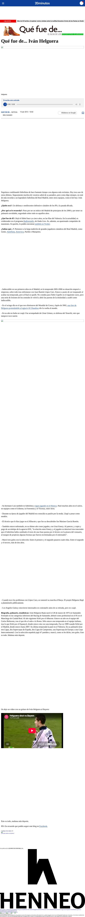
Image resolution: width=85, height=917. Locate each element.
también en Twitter (42, 224)
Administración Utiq (58, 909)
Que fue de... (6, 112)
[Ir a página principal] (42, 3)
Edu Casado (7, 115)
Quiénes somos (70, 909)
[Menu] (3, 3)
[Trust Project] (6, 831)
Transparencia (36, 909)
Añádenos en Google (68, 113)
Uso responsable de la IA (11, 911)
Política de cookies (28, 909)
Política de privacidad (19, 909)
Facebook (43, 826)
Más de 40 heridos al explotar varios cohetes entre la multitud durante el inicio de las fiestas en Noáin (50, 21)
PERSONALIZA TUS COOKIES (46, 909)
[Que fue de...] (42, 30)
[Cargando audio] (5, 104)
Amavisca (20, 232)
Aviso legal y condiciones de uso (7, 909)
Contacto (65, 909)
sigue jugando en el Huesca (46, 506)
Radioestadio (29, 221)
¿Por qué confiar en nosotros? (7, 833)
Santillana (11, 232)
